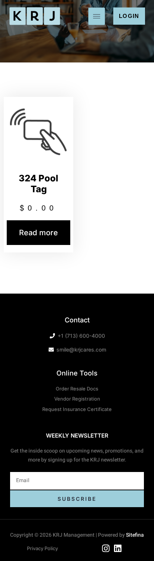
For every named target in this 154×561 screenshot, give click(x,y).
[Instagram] (106, 548)
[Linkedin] (118, 548)
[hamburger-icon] (96, 16)
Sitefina (135, 535)
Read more (38, 232)
